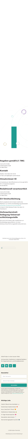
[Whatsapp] (10, 365)
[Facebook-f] (2, 365)
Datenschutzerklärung (17, 393)
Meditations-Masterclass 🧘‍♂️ (9, 412)
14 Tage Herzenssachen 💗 (8, 414)
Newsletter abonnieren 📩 (8, 417)
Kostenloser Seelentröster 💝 (9, 407)
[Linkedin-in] (6, 365)
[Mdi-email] (14, 365)
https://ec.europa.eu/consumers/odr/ (10, 205)
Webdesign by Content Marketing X (14, 433)
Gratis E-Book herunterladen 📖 (10, 404)
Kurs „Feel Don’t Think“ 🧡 (8, 409)
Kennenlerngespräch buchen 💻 (10, 419)
